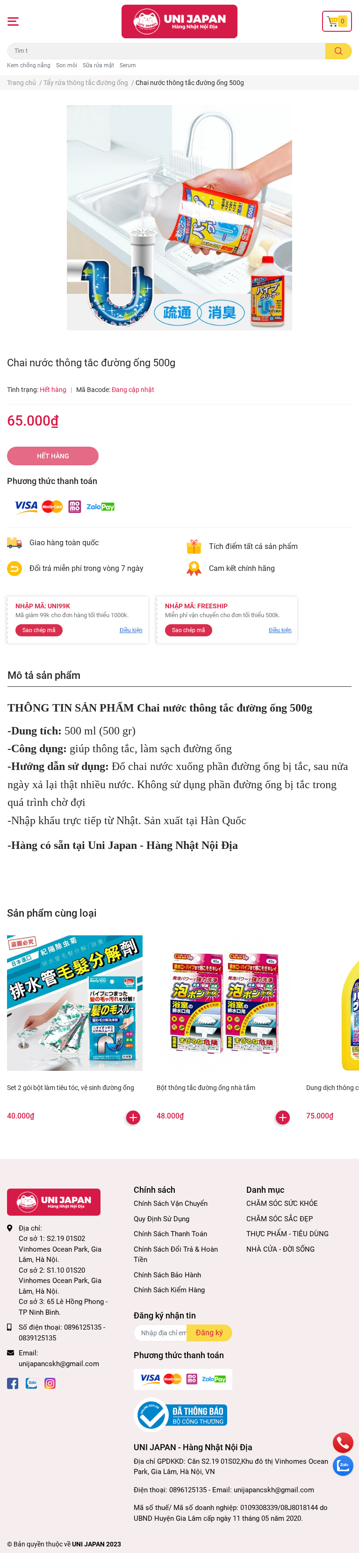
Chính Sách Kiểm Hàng (169, 1290)
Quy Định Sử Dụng (161, 1219)
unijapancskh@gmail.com (59, 1364)
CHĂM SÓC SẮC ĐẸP (279, 1219)
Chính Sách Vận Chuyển (171, 1203)
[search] (338, 51)
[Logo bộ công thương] (180, 1415)
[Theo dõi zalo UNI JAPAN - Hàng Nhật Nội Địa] (31, 1382)
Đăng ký (209, 1332)
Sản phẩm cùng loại (52, 913)
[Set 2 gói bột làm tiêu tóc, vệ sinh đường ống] (75, 1003)
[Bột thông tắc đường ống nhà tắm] (224, 1003)
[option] (179, 217)
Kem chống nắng (28, 65)
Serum (128, 65)
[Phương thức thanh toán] (64, 506)
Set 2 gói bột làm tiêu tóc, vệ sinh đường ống (70, 1087)
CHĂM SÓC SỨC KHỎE (282, 1203)
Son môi (66, 65)
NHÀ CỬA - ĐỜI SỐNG (280, 1249)
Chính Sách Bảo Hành (167, 1275)
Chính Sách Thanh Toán (170, 1234)
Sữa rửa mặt (98, 65)
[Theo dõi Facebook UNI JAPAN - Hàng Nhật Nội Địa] (12, 1382)
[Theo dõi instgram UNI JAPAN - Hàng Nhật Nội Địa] (50, 1382)
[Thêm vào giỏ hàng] (133, 1118)
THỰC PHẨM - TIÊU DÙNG (287, 1234)
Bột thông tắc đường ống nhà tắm (206, 1087)
